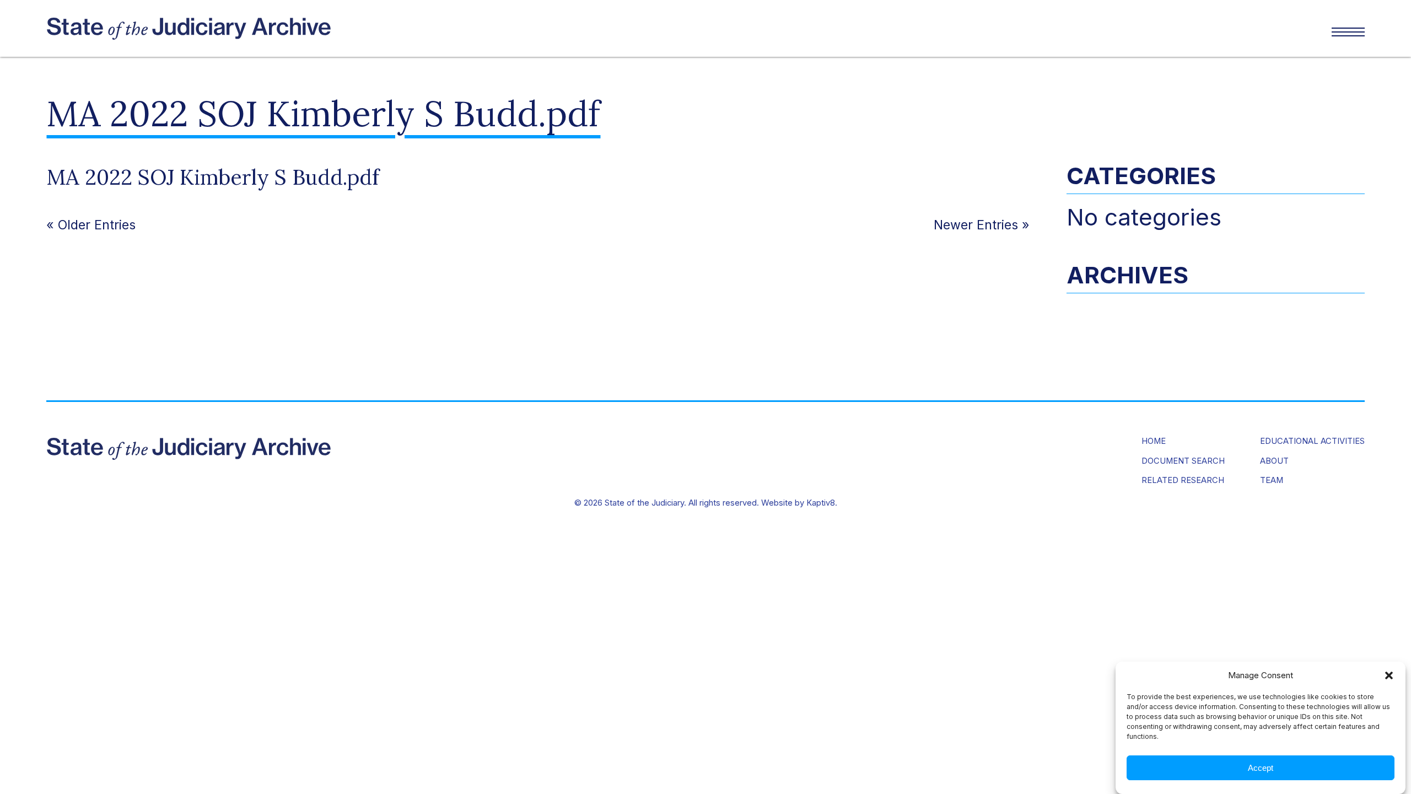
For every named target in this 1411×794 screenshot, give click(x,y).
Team (1271, 480)
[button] (1388, 675)
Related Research (1182, 480)
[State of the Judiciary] (376, 28)
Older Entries (97, 225)
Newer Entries (976, 225)
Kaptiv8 (820, 503)
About (1274, 461)
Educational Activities (1312, 441)
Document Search (1183, 461)
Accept (1260, 767)
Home (1153, 441)
